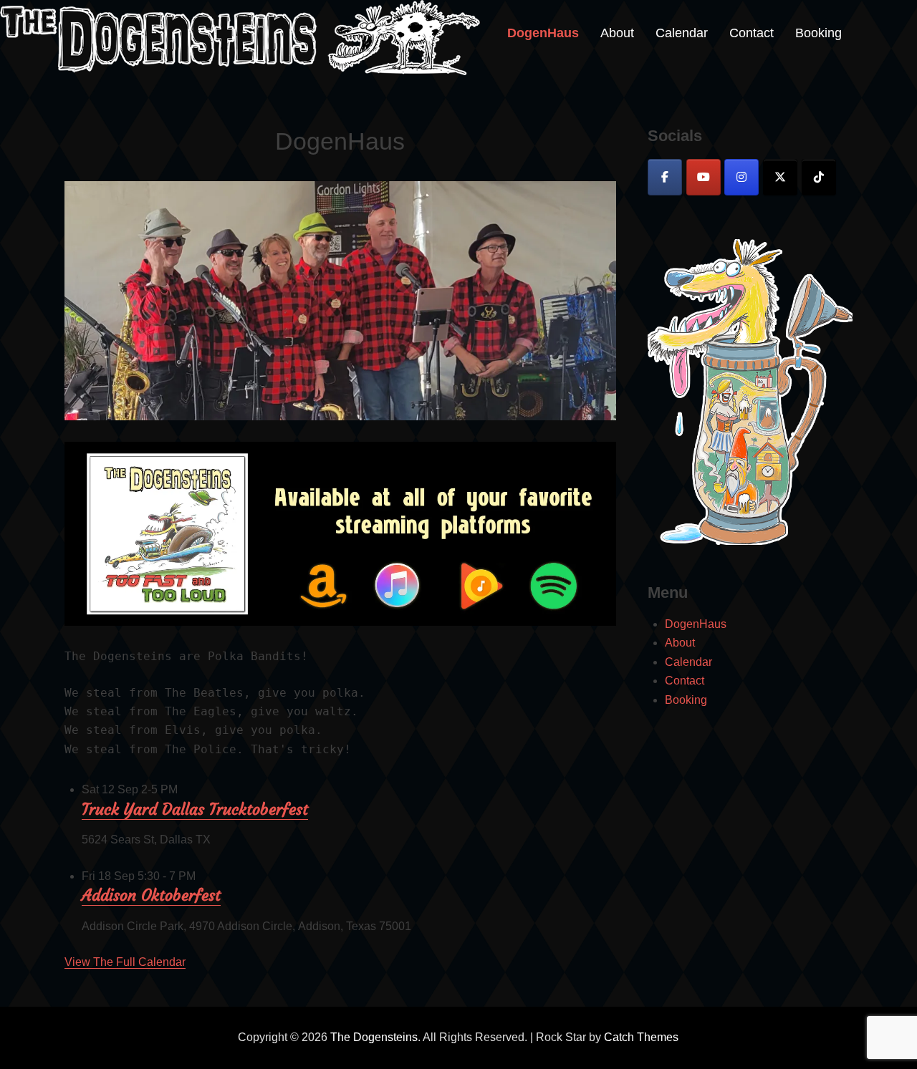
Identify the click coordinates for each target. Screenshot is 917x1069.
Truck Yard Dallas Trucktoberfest (195, 809)
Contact (751, 33)
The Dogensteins (374, 1037)
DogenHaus (543, 33)
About (617, 33)
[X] (780, 177)
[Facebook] (665, 177)
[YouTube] (703, 177)
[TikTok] (819, 177)
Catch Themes (641, 1037)
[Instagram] (741, 177)
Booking (818, 33)
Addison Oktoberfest (151, 895)
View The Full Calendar (125, 962)
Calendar (682, 33)
